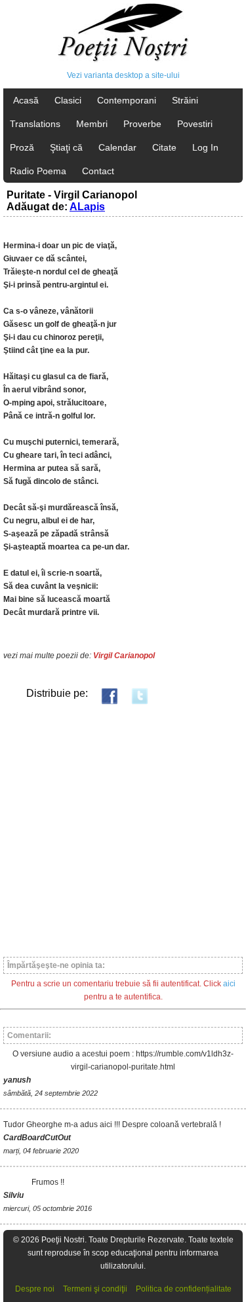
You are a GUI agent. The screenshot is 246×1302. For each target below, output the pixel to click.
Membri (92, 124)
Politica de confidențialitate (184, 1288)
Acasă (26, 100)
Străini (185, 100)
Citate (164, 147)
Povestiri (195, 124)
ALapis (87, 206)
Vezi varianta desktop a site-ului (123, 75)
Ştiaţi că (66, 147)
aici (229, 983)
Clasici (67, 100)
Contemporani (126, 100)
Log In (205, 147)
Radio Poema (38, 171)
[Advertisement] (123, 830)
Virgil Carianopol (124, 655)
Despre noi (34, 1288)
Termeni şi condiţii (95, 1288)
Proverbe (142, 124)
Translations (35, 124)
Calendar (117, 147)
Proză (22, 147)
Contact (98, 171)
